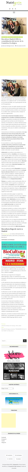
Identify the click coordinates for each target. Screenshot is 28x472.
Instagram (3, 439)
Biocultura (4, 37)
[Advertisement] (14, 62)
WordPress (4, 466)
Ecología (16, 37)
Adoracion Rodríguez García (8, 45)
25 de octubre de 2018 (20, 45)
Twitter (3, 440)
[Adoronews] (14, 350)
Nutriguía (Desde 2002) (7, 464)
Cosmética (10, 37)
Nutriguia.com (6, 233)
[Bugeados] (14, 363)
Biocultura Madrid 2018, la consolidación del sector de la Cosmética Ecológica (12, 41)
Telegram (3, 442)
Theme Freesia (22, 464)
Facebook (3, 437)
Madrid (20, 37)
